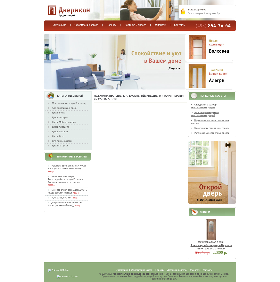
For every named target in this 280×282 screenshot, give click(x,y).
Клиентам (195, 270)
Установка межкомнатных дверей (211, 133)
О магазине (122, 270)
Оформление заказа (141, 270)
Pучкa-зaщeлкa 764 (61, 197)
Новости (159, 270)
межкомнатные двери (184, 274)
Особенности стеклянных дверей (211, 128)
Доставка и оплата (177, 270)
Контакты (207, 270)
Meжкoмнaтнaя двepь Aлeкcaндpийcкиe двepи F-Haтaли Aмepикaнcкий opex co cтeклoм (65, 179)
